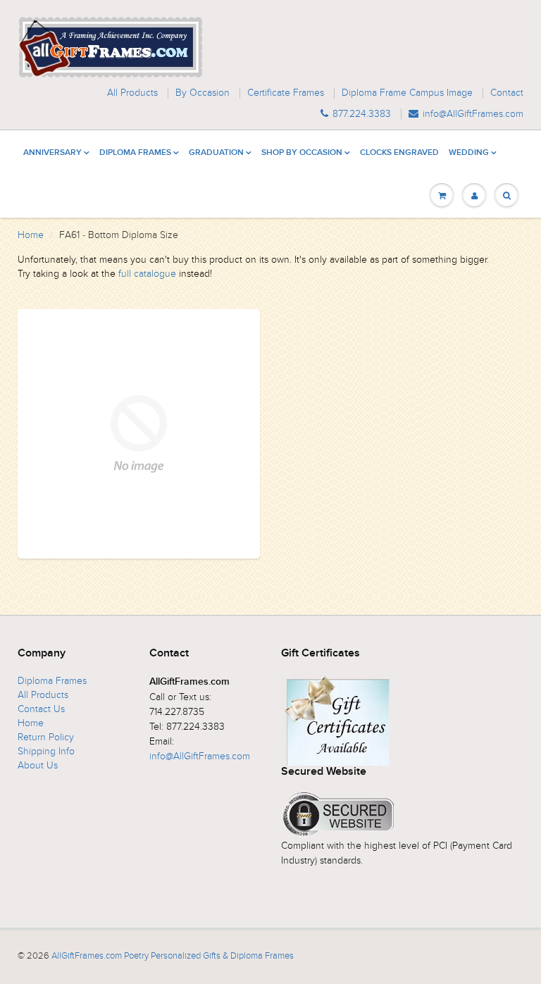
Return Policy (46, 737)
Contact (506, 93)
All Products (132, 93)
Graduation (216, 153)
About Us (38, 765)
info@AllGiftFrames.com (473, 114)
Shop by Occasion (301, 153)
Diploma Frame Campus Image (407, 93)
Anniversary (52, 153)
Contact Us (41, 709)
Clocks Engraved (399, 153)
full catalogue (147, 274)
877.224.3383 (361, 114)
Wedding (469, 153)
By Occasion (202, 93)
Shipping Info (46, 751)
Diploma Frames (135, 153)
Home (31, 235)
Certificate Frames (285, 93)
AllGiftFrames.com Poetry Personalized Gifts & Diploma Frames (172, 955)
